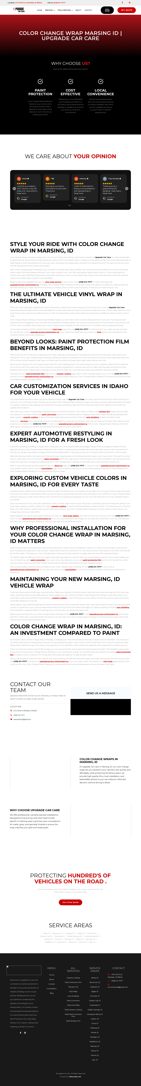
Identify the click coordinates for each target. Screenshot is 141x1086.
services (24, 421)
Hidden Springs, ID (95, 1010)
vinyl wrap (57, 329)
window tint (104, 412)
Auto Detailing (73, 996)
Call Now (107, 10)
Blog (51, 993)
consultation (46, 468)
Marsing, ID (95, 1028)
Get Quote (126, 10)
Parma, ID (95, 1055)
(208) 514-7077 (19, 715)
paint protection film (35, 374)
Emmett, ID (95, 996)
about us (58, 466)
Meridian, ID (95, 1037)
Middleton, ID (95, 1042)
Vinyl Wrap (73, 991)
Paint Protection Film (73, 982)
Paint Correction (73, 1001)
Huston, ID (95, 1019)
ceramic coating (64, 374)
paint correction (49, 415)
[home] (19, 10)
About (78, 10)
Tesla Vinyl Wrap (73, 1005)
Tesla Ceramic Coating (73, 1010)
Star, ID (95, 1060)
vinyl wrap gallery (71, 516)
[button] (50, 10)
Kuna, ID (95, 1023)
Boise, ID (94, 978)
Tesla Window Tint (73, 1021)
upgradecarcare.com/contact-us (24, 285)
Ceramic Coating (73, 978)
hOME (39, 10)
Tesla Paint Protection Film (73, 1015)
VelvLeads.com (75, 1077)
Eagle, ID (94, 991)
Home (51, 975)
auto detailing (92, 417)
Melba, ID (95, 1032)
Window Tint (73, 987)
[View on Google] (19, 179)
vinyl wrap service (53, 282)
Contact (88, 10)
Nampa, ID (95, 1046)
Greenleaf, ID (95, 1005)
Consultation (52, 989)
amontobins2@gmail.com (22, 719)
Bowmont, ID (95, 982)
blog (99, 332)
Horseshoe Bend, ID (95, 1014)
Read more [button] (50, 193)
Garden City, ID (95, 1001)
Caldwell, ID (95, 987)
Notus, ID (95, 1051)
